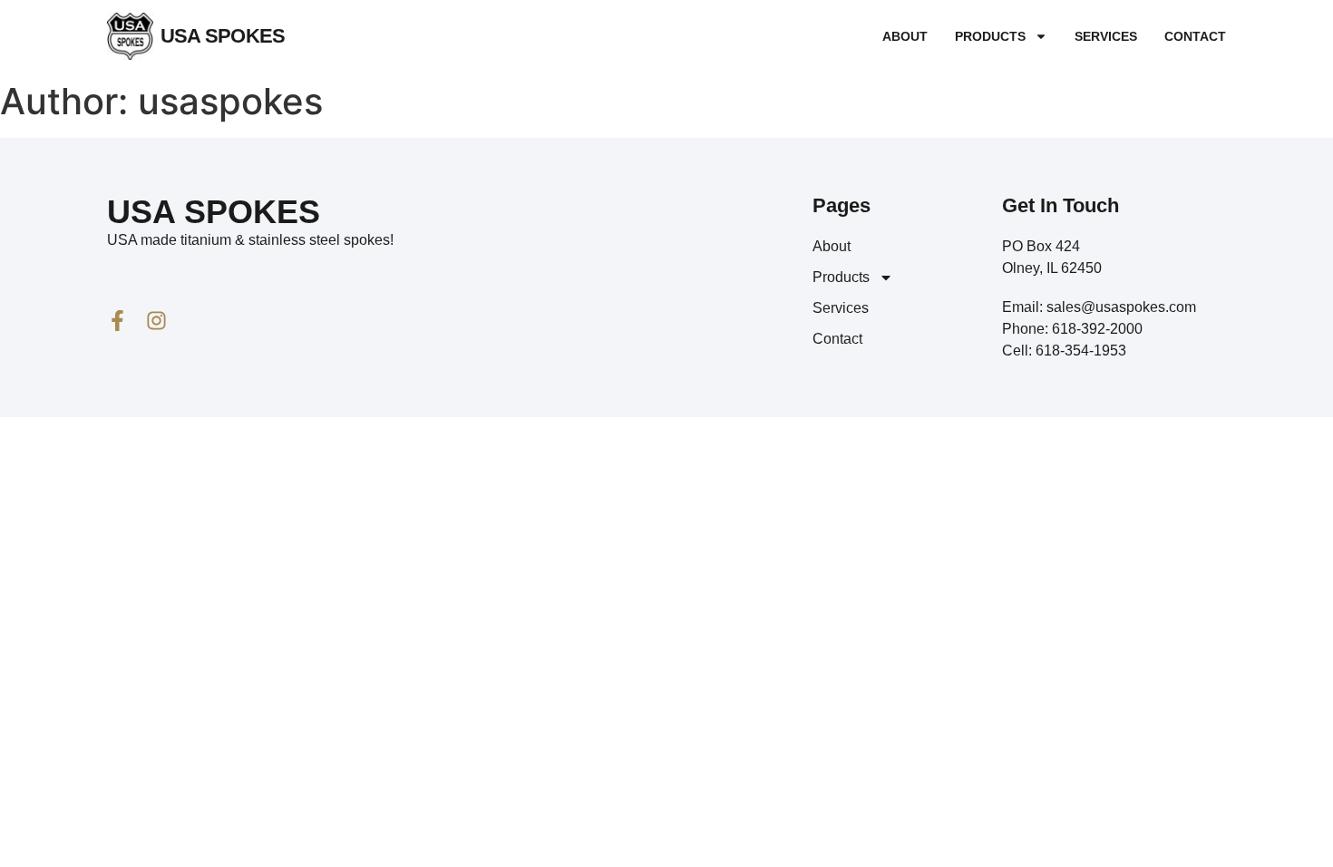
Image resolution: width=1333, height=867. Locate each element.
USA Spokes (223, 35)
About (905, 36)
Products (990, 36)
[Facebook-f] (117, 320)
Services (1106, 36)
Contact (1195, 36)
